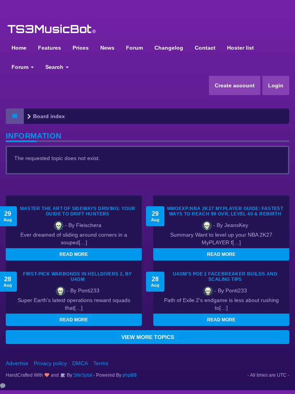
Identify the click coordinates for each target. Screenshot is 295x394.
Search (55, 67)
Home (19, 48)
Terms (100, 363)
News (107, 48)
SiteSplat (82, 375)
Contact (205, 48)
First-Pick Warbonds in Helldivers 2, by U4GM (77, 276)
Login (275, 85)
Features (49, 48)
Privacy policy (50, 363)
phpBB (130, 375)
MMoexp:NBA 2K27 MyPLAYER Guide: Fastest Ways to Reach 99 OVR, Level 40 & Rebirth (225, 211)
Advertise (17, 363)
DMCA (80, 363)
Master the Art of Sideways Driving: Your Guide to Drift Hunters (78, 211)
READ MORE (74, 254)
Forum (134, 48)
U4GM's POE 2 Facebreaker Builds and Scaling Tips (225, 276)
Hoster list (240, 48)
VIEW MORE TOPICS (147, 337)
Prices (81, 48)
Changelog (168, 48)
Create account (235, 85)
